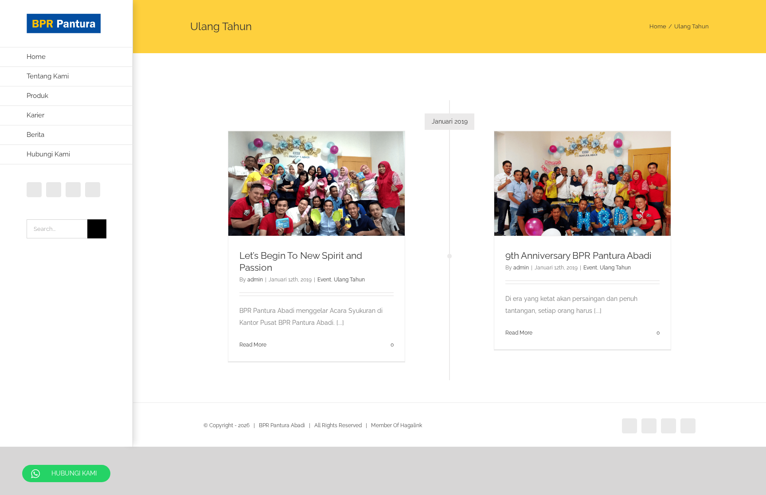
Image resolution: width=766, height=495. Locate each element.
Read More (252, 345)
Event (324, 280)
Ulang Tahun (349, 280)
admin (255, 280)
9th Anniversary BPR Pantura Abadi (578, 255)
